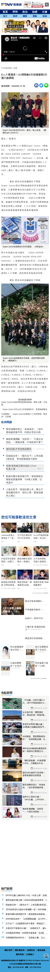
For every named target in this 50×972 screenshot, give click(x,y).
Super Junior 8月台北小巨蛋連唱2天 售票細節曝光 (25, 409)
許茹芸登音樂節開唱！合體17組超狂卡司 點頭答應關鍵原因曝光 (8, 560)
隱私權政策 (20, 950)
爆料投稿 (20, 954)
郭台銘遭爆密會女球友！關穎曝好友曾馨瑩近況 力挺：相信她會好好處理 (16, 648)
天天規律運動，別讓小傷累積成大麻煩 (40, 560)
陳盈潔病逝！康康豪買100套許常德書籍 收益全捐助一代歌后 (24, 584)
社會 (44, 11)
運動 (35, 16)
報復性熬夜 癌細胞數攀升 (41, 583)
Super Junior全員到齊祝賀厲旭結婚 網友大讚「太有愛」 (24, 403)
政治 (25, 11)
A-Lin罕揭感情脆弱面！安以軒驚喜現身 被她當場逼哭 (41, 537)
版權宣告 (31, 950)
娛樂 (15, 68)
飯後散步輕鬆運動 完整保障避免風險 (8, 584)
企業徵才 (30, 954)
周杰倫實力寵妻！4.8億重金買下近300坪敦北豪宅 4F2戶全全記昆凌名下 (41, 664)
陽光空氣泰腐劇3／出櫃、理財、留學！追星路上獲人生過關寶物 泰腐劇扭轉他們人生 (35, 601)
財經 (34, 11)
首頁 (5, 11)
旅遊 (45, 16)
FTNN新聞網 (6, 68)
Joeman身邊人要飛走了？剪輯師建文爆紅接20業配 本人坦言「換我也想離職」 (8, 537)
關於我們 (8, 950)
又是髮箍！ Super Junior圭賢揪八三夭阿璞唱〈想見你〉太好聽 (24, 415)
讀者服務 (41, 950)
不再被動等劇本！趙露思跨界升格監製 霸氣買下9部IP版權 (35, 609)
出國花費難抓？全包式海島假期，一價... (16, 664)
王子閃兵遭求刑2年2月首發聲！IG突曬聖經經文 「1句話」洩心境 (25, 537)
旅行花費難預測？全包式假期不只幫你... (41, 648)
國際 (25, 16)
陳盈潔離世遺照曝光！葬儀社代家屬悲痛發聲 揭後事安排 (24, 560)
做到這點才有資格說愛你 (18, 449)
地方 (5, 16)
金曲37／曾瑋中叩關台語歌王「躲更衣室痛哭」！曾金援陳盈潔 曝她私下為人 (35, 618)
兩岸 (15, 16)
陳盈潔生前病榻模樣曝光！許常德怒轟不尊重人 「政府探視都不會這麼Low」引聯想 (35, 638)
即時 (15, 11)
